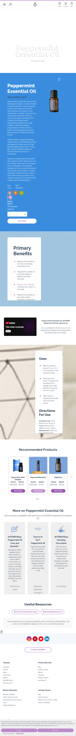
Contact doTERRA (38, 650)
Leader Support (43, 697)
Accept (19, 730)
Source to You (7, 683)
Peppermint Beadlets (38, 477)
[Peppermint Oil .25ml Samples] (18, 465)
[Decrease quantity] (9, 214)
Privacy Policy (20, 733)
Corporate (6, 667)
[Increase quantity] (25, 214)
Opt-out (55, 730)
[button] (9, 193)
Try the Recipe (61, 586)
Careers (5, 669)
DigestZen (58, 477)
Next (71, 477)
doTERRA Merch (8, 680)
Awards (5, 677)
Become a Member (9, 694)
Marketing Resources (53, 612)
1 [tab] (37, 499)
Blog (39, 667)
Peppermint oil (22, 284)
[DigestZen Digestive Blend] (58, 465)
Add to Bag (22, 221)
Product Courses (43, 669)
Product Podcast (43, 677)
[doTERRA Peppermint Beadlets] (38, 465)
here (56, 725)
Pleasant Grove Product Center (47, 700)
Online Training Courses (10, 697)
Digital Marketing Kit (9, 705)
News (5, 672)
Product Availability (44, 702)
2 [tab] (39, 499)
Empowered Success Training (12, 700)
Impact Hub (6, 675)
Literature (41, 675)
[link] (60, 4)
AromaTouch (42, 680)
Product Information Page (26, 612)
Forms (5, 702)
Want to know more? (8, 733)
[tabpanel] (18, 475)
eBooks (40, 672)
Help (39, 694)
